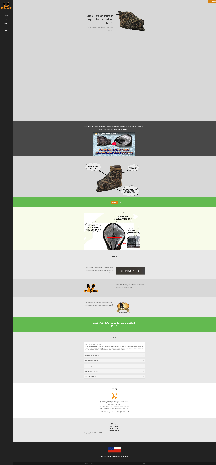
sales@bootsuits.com (114, 430)
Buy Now (115, 203)
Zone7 (143, 463)
